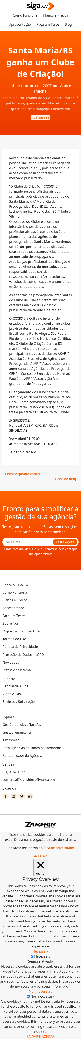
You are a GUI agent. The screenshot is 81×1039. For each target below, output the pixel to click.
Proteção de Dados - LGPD (23, 654)
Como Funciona (25, 15)
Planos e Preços (55, 15)
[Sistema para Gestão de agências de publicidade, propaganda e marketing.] (40, 6)
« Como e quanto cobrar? (22, 474)
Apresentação (20, 24)
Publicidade (41, 118)
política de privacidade (56, 848)
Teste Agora (65, 542)
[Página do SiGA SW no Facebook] (5, 796)
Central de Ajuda (15, 686)
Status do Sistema (16, 670)
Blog (68, 24)
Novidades (10, 662)
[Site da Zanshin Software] (40, 825)
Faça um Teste (48, 24)
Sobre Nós (10, 623)
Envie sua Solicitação (18, 701)
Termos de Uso (14, 639)
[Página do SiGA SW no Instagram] (14, 796)
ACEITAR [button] (40, 856)
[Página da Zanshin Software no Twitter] (22, 796)
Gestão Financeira (16, 732)
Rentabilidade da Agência (22, 755)
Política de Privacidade (20, 646)
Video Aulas (11, 694)
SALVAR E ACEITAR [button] (41, 1036)
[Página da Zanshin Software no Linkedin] (30, 796)
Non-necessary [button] (40, 991)
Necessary (42, 956)
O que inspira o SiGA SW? (22, 631)
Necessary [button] (40, 951)
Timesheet (10, 740)
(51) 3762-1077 (13, 771)
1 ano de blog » (67, 479)
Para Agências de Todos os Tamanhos (32, 747)
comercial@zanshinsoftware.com (28, 779)
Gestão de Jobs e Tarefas (21, 724)
